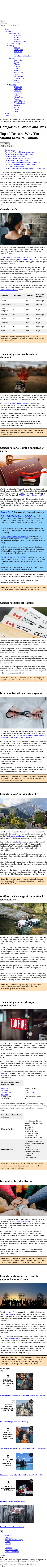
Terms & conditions (12, 1552)
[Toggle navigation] (6, 23)
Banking (17, 48)
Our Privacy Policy (11, 1550)
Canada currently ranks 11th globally (13, 257)
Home (7, 29)
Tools (16, 111)
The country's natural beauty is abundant (19, 152)
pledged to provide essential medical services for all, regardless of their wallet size (23, 736)
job (18, 1330)
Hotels (16, 68)
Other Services (19, 78)
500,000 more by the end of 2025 (31, 495)
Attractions (18, 37)
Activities (17, 35)
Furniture (17, 99)
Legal (16, 74)
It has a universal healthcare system (17, 158)
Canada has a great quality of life (16, 160)
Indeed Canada (30, 1093)
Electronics (18, 93)
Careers (7, 1542)
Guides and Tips (15, 44)
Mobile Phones (19, 101)
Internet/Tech (18, 72)
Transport (17, 83)
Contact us (8, 115)
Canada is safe (10, 150)
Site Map (8, 1544)
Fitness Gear (18, 97)
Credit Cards (18, 50)
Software (17, 105)
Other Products (19, 103)
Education (17, 64)
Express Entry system (10, 1338)
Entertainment (14, 33)
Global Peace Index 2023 (9, 290)
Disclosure (8, 1548)
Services (12, 58)
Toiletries (17, 109)
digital (2, 1073)
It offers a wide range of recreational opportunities (22, 162)
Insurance (17, 70)
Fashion (16, 95)
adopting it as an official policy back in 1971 (28, 1221)
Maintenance (18, 76)
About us (8, 113)
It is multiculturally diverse (14, 166)
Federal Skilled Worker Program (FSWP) (16, 516)
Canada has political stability (15, 156)
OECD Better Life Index (14, 836)
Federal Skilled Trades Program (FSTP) (15, 537)
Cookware (17, 91)
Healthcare (17, 66)
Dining (16, 62)
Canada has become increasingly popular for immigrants (25, 168)
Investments (18, 52)
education (18, 842)
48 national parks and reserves (18, 403)
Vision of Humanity (26, 260)
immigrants (10, 1314)
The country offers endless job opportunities (20, 164)
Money (11, 46)
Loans (16, 54)
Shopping (12, 85)
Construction (18, 60)
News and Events (20, 41)
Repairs (16, 80)
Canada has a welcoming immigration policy (21, 154)
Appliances (18, 87)
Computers (18, 89)
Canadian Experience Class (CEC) (13, 557)
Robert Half (5, 1088)
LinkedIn (4, 1090)
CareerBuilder (6, 1093)
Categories (8, 31)
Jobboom (4, 1095)
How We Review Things (14, 1540)
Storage (16, 107)
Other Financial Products (23, 56)
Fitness (16, 39)
